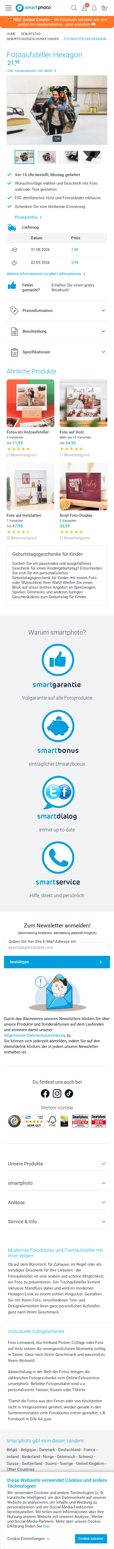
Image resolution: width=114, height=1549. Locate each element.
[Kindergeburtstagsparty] (47, 34)
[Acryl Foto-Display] (83, 486)
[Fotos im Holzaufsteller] (30, 403)
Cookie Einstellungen (26, 1538)
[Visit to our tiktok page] (68, 1093)
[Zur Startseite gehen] (33, 8)
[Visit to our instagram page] (57, 1093)
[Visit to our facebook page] (45, 1093)
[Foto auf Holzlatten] (30, 486)
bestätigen (19, 962)
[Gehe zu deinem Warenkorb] (104, 7)
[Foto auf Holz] (83, 403)
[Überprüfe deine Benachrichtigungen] (94, 7)
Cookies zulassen (90, 1539)
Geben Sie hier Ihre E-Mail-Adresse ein (42, 941)
